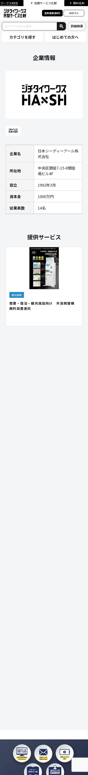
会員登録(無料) (52, 13)
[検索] (61, 26)
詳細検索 (77, 26)
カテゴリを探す (22, 37)
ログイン (74, 13)
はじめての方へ (65, 37)
